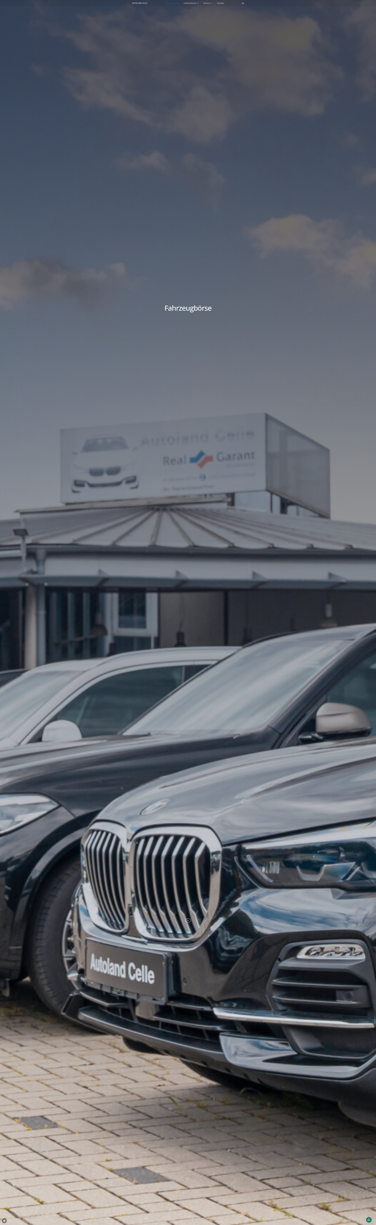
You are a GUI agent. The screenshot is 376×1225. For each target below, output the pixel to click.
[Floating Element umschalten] (369, 1220)
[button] (4, 1220)
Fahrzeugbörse (172, 3)
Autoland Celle (139, 3)
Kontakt (220, 3)
